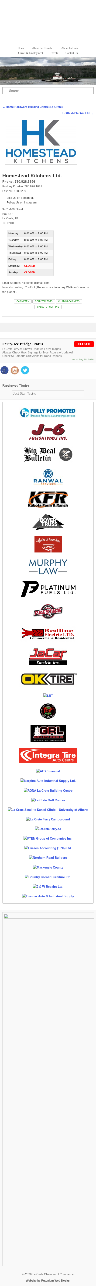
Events (54, 53)
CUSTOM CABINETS (68, 301)
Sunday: (13, 272)
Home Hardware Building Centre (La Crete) (32, 107)
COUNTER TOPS (43, 301)
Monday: (13, 233)
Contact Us (71, 53)
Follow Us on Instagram (21, 202)
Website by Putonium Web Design (48, 1280)
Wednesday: (16, 246)
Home (21, 48)
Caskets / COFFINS (48, 307)
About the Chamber (43, 48)
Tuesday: (14, 240)
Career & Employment (30, 53)
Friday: (12, 259)
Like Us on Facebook (19, 197)
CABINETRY (23, 301)
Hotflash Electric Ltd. (78, 113)
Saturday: (14, 265)
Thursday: (14, 252)
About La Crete (69, 48)
